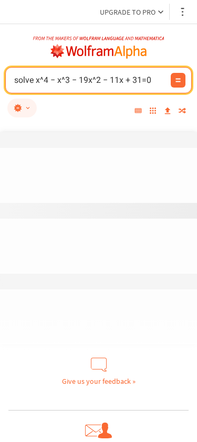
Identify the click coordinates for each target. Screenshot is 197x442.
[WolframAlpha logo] (98, 51)
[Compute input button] (178, 80)
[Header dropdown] (183, 12)
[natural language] (22, 108)
